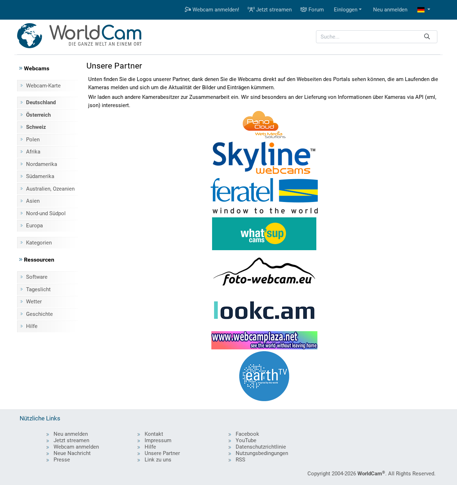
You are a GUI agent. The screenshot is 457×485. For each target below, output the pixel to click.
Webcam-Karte (43, 85)
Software (36, 277)
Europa (34, 225)
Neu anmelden (390, 9)
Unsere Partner (162, 453)
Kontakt (154, 434)
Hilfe (31, 326)
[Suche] (427, 37)
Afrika (33, 151)
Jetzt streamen (273, 9)
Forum (315, 9)
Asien (33, 201)
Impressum (158, 440)
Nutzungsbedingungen (262, 453)
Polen (33, 139)
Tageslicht (38, 289)
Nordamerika (41, 164)
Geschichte (39, 314)
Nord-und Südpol (46, 213)
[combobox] (376, 37)
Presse (62, 459)
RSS (240, 459)
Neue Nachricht (72, 453)
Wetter (34, 301)
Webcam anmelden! (215, 9)
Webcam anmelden (76, 447)
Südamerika (40, 176)
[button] (424, 10)
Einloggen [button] (345, 9)
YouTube (246, 440)
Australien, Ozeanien (50, 189)
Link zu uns (158, 459)
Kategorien (39, 242)
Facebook (247, 434)
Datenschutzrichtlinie (261, 447)
